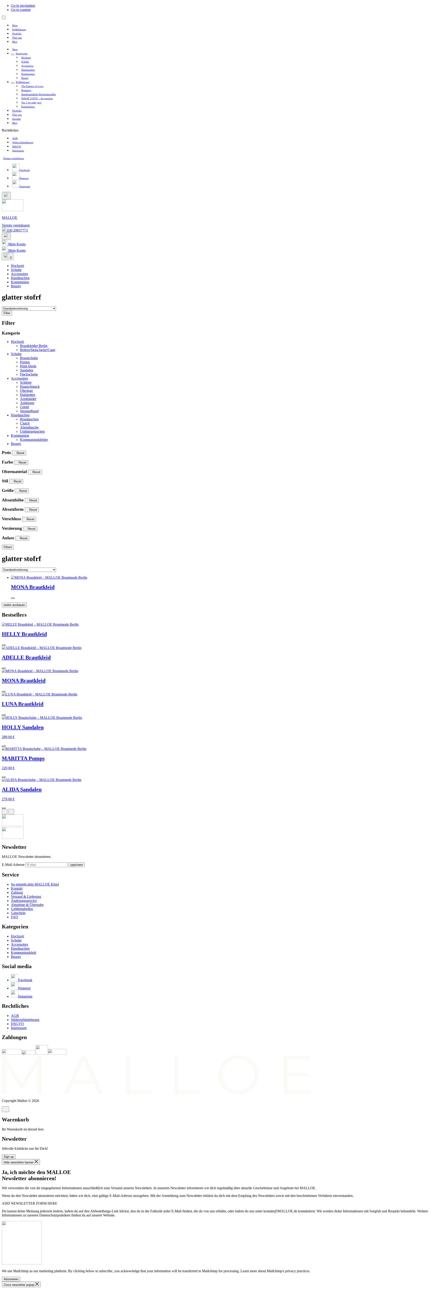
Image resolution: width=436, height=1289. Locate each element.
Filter (7, 313)
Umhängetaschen (32, 431)
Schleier (26, 382)
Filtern (8, 547)
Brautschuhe (29, 358)
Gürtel (24, 407)
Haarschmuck (30, 386)
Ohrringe (26, 391)
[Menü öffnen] (3, 17)
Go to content (20, 10)
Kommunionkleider (34, 440)
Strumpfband (29, 411)
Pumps (25, 362)
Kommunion (20, 435)
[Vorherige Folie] (4, 811)
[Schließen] (5, 1109)
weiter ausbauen (14, 605)
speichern (76, 865)
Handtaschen (20, 415)
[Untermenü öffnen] (13, 54)
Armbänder (28, 399)
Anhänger (27, 403)
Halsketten (27, 395)
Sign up (9, 1156)
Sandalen (26, 370)
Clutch (25, 423)
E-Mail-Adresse (13, 865)
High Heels (28, 366)
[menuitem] (15, 25)
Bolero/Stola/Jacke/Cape (37, 350)
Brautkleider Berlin (33, 346)
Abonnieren (11, 1279)
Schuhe (16, 354)
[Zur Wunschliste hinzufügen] (13, 598)
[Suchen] (6, 195)
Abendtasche (29, 427)
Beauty (16, 444)
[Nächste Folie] (11, 811)
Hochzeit (17, 342)
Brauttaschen (29, 419)
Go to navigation (23, 5)
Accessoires (19, 378)
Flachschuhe (29, 374)
